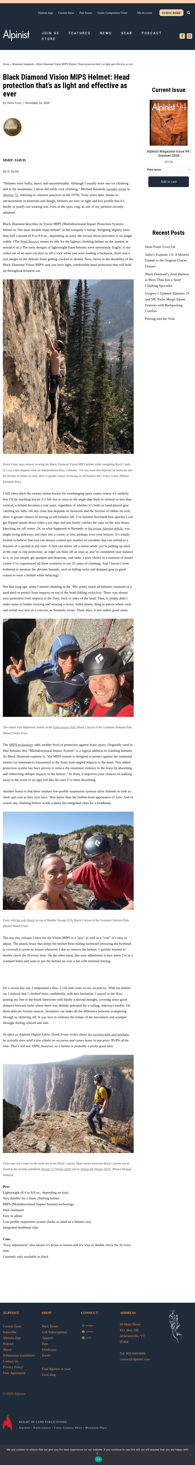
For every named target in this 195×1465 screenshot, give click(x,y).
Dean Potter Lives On (160, 247)
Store (49, 39)
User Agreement (14, 1373)
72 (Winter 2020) (60, 1169)
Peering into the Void (159, 319)
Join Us (51, 33)
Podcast (152, 33)
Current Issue (66, 12)
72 (16, 195)
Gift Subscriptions (54, 1332)
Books (46, 1355)
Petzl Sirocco (30, 241)
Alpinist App (45, 12)
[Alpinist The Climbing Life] (16, 35)
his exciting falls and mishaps (108, 1034)
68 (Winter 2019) (95, 1169)
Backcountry (42, 1427)
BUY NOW (11, 172)
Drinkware (49, 1350)
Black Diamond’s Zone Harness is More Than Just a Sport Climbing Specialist (167, 280)
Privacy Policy (13, 1367)
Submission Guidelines (19, 1355)
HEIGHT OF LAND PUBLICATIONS (43, 1422)
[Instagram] (189, 36)
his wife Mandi (26, 920)
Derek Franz (14, 103)
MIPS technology (21, 745)
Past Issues (85, 12)
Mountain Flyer (96, 1427)
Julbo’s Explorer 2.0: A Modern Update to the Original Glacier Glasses (167, 260)
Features (80, 33)
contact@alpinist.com (135, 1359)
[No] (190, 1455)
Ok (98, 1459)
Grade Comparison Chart (112, 12)
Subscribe (171, 13)
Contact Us (10, 1361)
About (7, 1350)
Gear (127, 33)
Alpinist (8, 195)
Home (6, 64)
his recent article (105, 528)
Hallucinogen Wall (64, 727)
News (106, 33)
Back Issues (50, 1326)
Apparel (47, 1338)
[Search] (188, 12)
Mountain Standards (23, 64)
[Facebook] (182, 36)
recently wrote (116, 189)
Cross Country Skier (68, 1427)
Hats (45, 1344)
